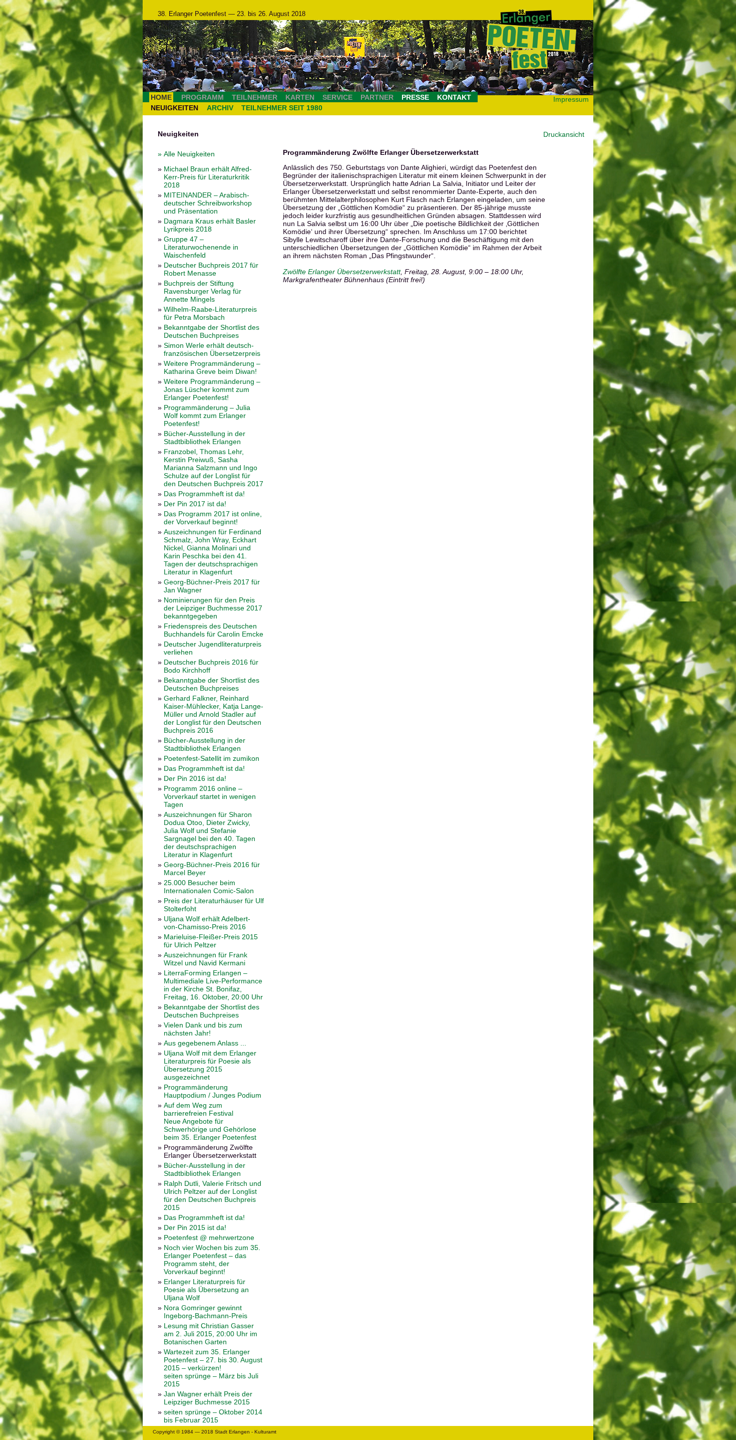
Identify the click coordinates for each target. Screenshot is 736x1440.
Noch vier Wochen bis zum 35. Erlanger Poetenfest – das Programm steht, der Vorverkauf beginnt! (212, 1260)
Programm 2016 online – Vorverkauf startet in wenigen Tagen (210, 796)
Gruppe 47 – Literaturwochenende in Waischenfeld (201, 247)
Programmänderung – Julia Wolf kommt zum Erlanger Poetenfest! (207, 415)
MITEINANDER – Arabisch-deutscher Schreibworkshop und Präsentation (208, 203)
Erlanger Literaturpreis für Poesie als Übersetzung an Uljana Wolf (206, 1290)
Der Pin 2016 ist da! (195, 778)
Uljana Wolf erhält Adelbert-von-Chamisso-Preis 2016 (207, 923)
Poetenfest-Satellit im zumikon (211, 758)
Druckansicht (563, 134)
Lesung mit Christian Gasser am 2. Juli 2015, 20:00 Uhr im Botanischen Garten (210, 1334)
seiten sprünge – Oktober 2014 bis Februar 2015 (213, 1416)
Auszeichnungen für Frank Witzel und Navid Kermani (205, 959)
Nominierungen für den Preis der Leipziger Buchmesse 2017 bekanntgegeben (213, 608)
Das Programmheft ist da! (204, 494)
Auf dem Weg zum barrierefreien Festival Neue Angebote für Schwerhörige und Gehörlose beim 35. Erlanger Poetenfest (210, 1121)
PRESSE (415, 97)
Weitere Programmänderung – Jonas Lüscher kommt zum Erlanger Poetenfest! (212, 389)
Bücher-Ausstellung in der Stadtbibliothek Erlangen (204, 438)
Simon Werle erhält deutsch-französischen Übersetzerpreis (212, 349)
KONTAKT (454, 97)
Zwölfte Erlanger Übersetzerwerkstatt (342, 272)
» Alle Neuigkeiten (186, 154)
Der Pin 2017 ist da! (195, 504)
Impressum (571, 99)
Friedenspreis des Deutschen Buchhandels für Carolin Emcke (213, 630)
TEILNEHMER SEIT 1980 (281, 108)
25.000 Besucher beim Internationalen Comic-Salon (209, 887)
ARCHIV (220, 108)
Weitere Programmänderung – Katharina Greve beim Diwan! (212, 367)
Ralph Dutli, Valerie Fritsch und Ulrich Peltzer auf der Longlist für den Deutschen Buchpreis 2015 (212, 1195)
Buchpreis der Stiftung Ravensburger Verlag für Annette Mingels (202, 291)
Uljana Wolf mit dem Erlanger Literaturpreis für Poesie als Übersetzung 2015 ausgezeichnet (210, 1065)
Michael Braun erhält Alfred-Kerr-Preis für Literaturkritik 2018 (208, 177)
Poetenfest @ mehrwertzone (209, 1237)
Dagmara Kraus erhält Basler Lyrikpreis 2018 (210, 225)
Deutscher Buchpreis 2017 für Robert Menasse (211, 269)
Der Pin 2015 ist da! (195, 1227)
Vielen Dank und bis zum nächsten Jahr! (203, 1029)
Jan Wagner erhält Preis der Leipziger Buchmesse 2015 (208, 1398)
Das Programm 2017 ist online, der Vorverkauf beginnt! (213, 518)
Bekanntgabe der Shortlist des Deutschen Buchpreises (211, 331)
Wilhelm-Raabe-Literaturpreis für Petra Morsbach (210, 313)
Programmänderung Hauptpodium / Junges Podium (212, 1091)
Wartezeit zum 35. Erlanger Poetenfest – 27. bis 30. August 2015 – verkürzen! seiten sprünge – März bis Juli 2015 (213, 1368)
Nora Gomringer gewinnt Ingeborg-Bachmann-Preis (205, 1312)
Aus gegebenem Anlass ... (205, 1043)
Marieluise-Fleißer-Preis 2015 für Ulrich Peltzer (211, 941)
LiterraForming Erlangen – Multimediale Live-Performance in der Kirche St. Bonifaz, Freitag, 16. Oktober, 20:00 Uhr (213, 985)
